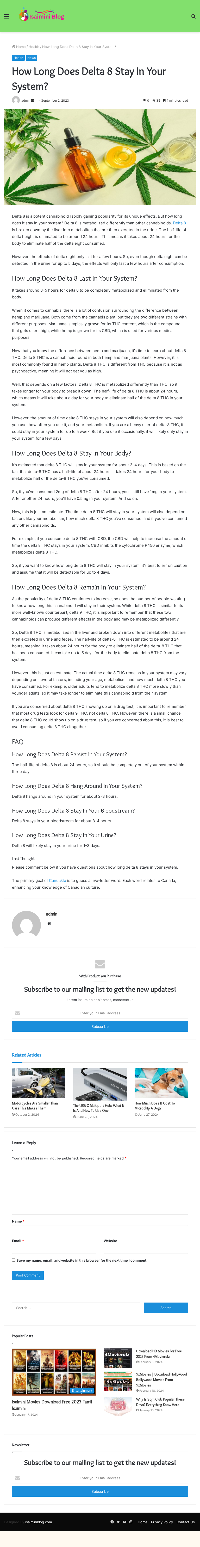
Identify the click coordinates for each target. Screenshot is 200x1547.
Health (34, 47)
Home (20, 47)
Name (18, 1221)
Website (110, 1241)
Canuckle (57, 880)
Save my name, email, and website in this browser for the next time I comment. (81, 1260)
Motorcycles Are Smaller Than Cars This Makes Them (35, 1105)
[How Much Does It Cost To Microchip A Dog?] (161, 1083)
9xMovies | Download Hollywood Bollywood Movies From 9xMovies (161, 1380)
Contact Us (186, 1522)
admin (51, 914)
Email (18, 1241)
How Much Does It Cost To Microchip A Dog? (155, 1105)
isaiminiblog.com (38, 1522)
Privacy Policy (162, 1522)
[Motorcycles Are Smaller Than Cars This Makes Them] (38, 1083)
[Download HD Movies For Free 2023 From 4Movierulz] (118, 1358)
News (31, 58)
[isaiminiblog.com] (40, 16)
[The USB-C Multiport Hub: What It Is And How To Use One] (100, 1084)
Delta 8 (179, 222)
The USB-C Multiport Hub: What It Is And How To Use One (98, 1108)
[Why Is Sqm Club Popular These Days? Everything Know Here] (118, 1406)
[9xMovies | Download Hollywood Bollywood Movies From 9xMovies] (118, 1381)
